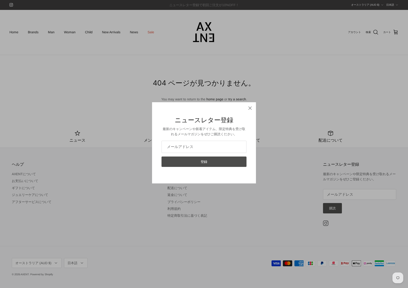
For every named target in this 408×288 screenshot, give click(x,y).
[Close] (250, 108)
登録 (204, 162)
